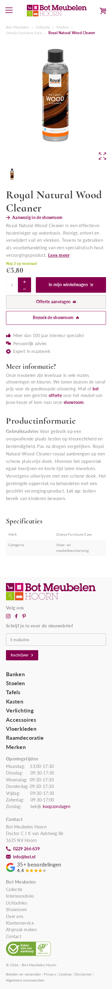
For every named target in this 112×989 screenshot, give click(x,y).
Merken (62, 27)
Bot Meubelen (17, 27)
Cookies (65, 974)
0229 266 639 (26, 848)
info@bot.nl (24, 856)
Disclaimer (83, 974)
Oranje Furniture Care (24, 33)
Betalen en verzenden (23, 974)
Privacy (50, 974)
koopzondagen (56, 806)
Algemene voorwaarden (25, 980)
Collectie (43, 27)
